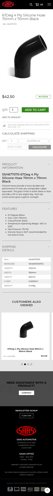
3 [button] (28, 365)
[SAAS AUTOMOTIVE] (8, 4)
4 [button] (32, 365)
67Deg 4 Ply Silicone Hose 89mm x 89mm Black (25, 350)
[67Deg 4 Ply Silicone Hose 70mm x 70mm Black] (26, 56)
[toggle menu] (49, 5)
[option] (26, 56)
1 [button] (22, 365)
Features (9, 208)
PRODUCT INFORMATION (12, 166)
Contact (26, 393)
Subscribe (26, 415)
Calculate (40, 147)
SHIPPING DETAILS (9, 248)
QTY (5, 110)
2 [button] (25, 365)
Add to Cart (35, 110)
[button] (26, 117)
